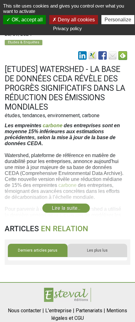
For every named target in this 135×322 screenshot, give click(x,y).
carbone (52, 125)
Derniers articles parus (37, 250)
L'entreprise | (59, 311)
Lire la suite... (66, 208)
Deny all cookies (76, 19)
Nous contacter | (26, 311)
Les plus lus (97, 250)
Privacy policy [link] (67, 28)
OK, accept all (26, 19)
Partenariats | (90, 311)
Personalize (118, 19)
